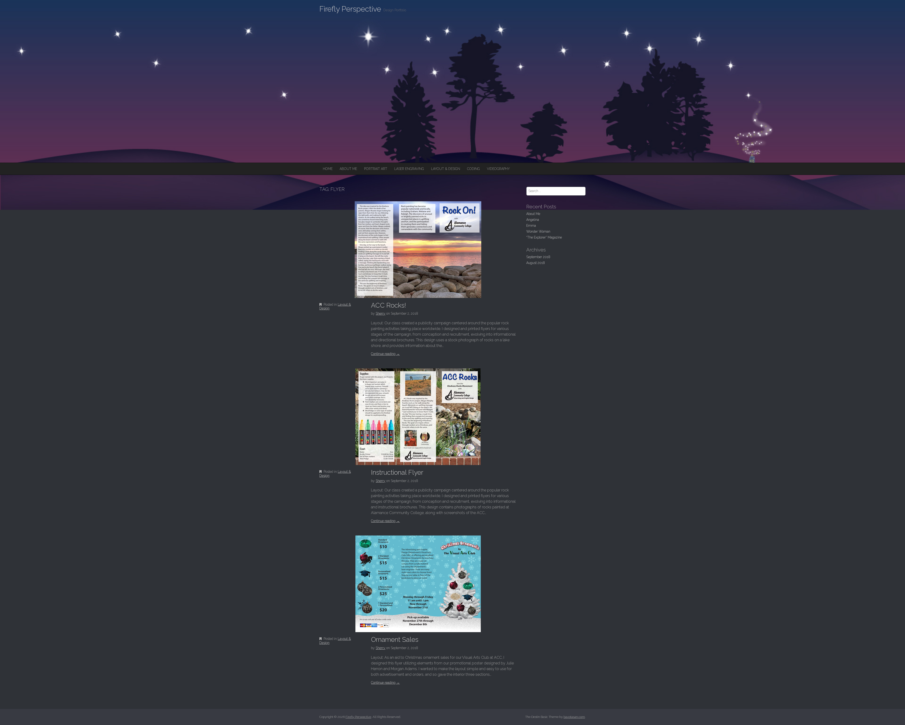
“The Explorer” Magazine (544, 237)
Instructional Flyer (397, 472)
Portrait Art (375, 169)
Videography (498, 169)
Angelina (532, 220)
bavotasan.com (574, 717)
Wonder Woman (538, 231)
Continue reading (385, 354)
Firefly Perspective (350, 8)
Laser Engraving (409, 169)
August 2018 (535, 263)
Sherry (380, 313)
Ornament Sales (394, 639)
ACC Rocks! (388, 305)
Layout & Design (445, 169)
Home (328, 169)
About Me (348, 169)
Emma (531, 225)
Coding (473, 169)
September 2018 (538, 257)
